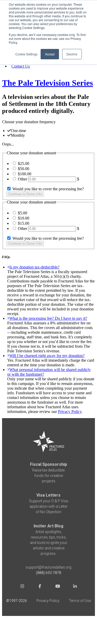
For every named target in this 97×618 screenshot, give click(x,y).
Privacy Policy (69, 411)
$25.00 (23, 163)
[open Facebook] (40, 587)
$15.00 (23, 223)
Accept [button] (50, 54)
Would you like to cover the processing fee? (47, 189)
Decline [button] (71, 54)
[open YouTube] (57, 587)
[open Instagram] (22, 587)
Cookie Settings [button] (26, 54)
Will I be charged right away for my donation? (47, 355)
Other (22, 179)
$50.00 (23, 168)
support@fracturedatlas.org (48, 567)
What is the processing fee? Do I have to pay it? (48, 318)
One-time (18, 130)
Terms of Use (80, 601)
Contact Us (20, 66)
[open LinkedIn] (75, 587)
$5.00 (22, 213)
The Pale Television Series (47, 83)
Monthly (18, 135)
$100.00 (24, 174)
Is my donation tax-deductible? (34, 267)
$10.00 (23, 218)
